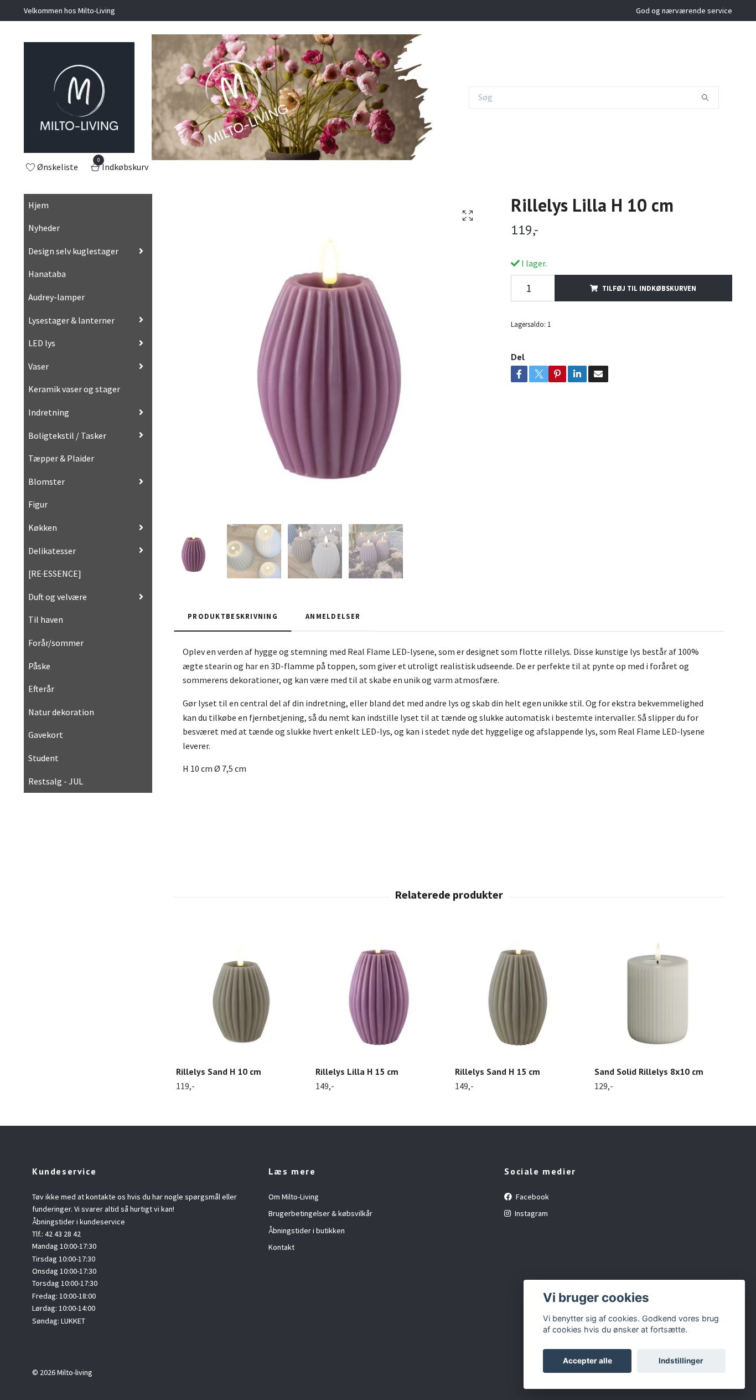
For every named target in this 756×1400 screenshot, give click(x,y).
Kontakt (281, 1247)
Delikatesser (52, 550)
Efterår (41, 688)
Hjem (38, 205)
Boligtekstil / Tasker (67, 435)
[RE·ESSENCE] (54, 573)
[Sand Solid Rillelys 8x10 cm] (657, 993)
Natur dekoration (61, 711)
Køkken (42, 527)
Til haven (45, 619)
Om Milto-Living (293, 1197)
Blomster (46, 481)
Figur (38, 504)
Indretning (48, 412)
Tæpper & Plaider (61, 458)
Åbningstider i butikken (306, 1230)
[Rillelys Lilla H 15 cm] (378, 993)
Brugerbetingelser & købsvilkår (320, 1213)
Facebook (531, 1197)
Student (43, 757)
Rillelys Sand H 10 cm (218, 1071)
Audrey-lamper (56, 296)
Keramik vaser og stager (74, 388)
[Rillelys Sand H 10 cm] (239, 993)
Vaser (38, 366)
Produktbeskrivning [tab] (233, 616)
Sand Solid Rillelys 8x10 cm (648, 1071)
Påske (39, 665)
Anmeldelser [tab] (332, 616)
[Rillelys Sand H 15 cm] (518, 993)
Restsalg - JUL (55, 781)
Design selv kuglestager (73, 251)
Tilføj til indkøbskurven (649, 288)
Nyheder (44, 227)
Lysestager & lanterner (71, 320)
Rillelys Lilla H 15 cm (356, 1071)
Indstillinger (681, 1360)
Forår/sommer (56, 642)
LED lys (41, 342)
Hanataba (47, 273)
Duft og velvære (57, 596)
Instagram (530, 1213)
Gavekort (45, 734)
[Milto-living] (79, 97)
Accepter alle (587, 1360)
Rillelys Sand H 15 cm (497, 1071)
